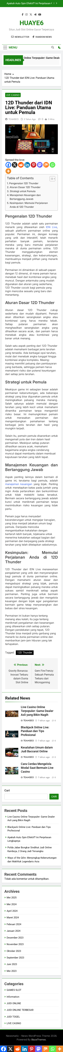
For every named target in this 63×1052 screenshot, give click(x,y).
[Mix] (46, 165)
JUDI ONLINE (14, 1003)
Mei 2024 (11, 904)
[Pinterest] (33, 165)
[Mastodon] (40, 165)
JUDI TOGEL (13, 1016)
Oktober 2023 (14, 951)
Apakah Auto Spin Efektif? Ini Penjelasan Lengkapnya (28, 3)
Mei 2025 (11, 897)
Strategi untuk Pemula (23, 191)
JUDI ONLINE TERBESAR (20, 1010)
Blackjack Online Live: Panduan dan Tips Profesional (35, 731)
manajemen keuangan (18, 484)
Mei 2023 (11, 971)
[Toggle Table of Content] (50, 178)
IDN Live (51, 227)
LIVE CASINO (13, 95)
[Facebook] (8, 165)
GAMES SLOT (14, 990)
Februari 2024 (14, 924)
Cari (7, 790)
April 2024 (12, 910)
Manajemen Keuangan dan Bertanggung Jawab (25, 197)
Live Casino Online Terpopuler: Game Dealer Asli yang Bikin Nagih (37, 710)
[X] (14, 165)
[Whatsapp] (52, 165)
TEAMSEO (14, 119)
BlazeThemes (38, 1039)
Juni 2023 (12, 964)
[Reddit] (21, 165)
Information (13, 996)
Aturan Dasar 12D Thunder (25, 187)
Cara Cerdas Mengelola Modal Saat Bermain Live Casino (37, 767)
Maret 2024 (13, 917)
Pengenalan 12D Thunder (23, 183)
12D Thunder (24, 652)
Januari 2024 (13, 930)
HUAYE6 (32, 23)
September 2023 (15, 957)
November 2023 (15, 944)
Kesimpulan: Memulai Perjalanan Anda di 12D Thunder (29, 204)
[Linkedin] (27, 165)
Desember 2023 (15, 937)
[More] (8, 171)
